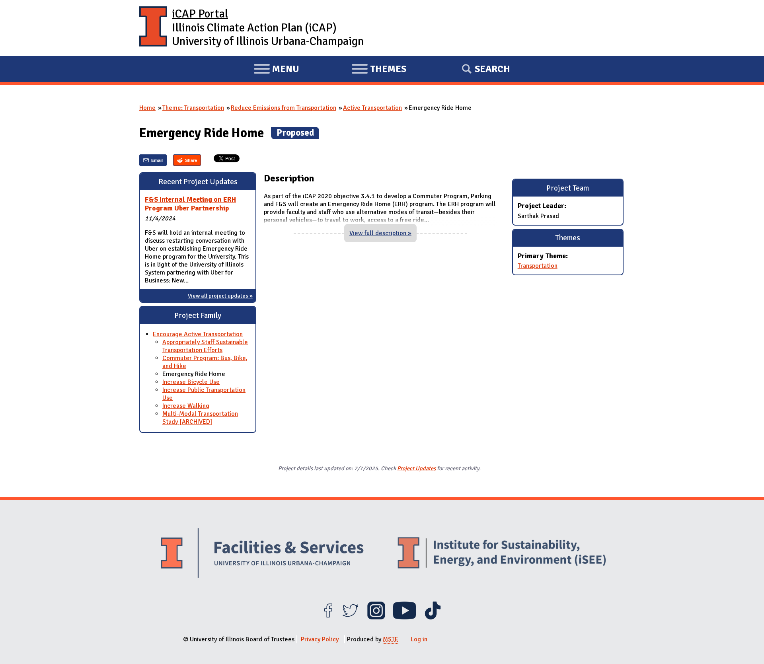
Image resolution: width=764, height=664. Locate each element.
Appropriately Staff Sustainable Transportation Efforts (205, 346)
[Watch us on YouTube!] (404, 617)
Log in (419, 639)
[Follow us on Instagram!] (376, 617)
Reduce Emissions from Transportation (283, 108)
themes (378, 70)
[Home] (153, 27)
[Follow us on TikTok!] (433, 617)
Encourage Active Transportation (198, 334)
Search (492, 69)
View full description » (380, 233)
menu (276, 70)
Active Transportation (372, 108)
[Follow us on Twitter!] (350, 617)
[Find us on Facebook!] (328, 617)
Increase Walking (185, 406)
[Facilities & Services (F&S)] (262, 554)
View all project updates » (220, 295)
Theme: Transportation (193, 108)
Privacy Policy (320, 639)
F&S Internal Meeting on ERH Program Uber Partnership (190, 203)
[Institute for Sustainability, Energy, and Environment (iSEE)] (501, 554)
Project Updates (416, 468)
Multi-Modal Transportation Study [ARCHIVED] (200, 418)
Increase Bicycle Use (191, 382)
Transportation (537, 266)
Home (147, 108)
